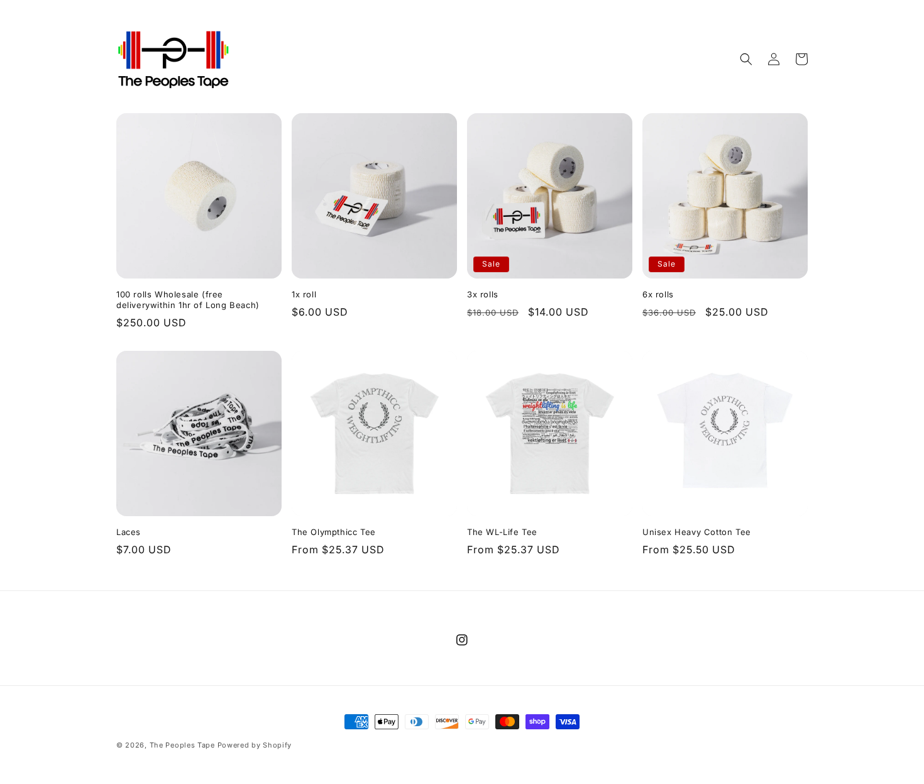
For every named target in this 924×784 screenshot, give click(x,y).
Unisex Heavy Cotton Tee (696, 532)
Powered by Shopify (254, 745)
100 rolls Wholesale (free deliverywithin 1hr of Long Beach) (188, 299)
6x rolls (658, 294)
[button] (746, 59)
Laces (128, 532)
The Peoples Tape (182, 745)
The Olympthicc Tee (334, 532)
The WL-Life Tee (502, 532)
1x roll (304, 294)
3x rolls (482, 294)
